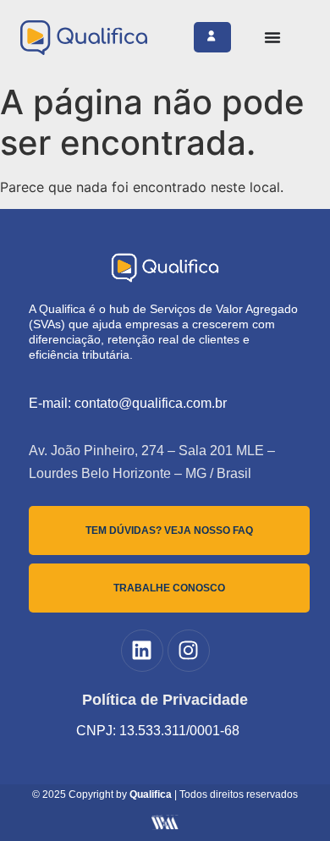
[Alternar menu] (272, 37)
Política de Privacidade (165, 699)
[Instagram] (189, 650)
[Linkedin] (142, 650)
